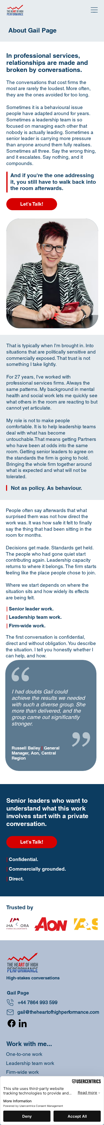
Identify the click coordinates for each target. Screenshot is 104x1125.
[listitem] (49, 924)
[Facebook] (12, 1023)
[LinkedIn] (23, 1023)
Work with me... (29, 1044)
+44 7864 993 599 (38, 1002)
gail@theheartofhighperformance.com (58, 1012)
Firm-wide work (22, 1072)
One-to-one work (24, 1054)
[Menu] (94, 10)
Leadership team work (30, 1063)
